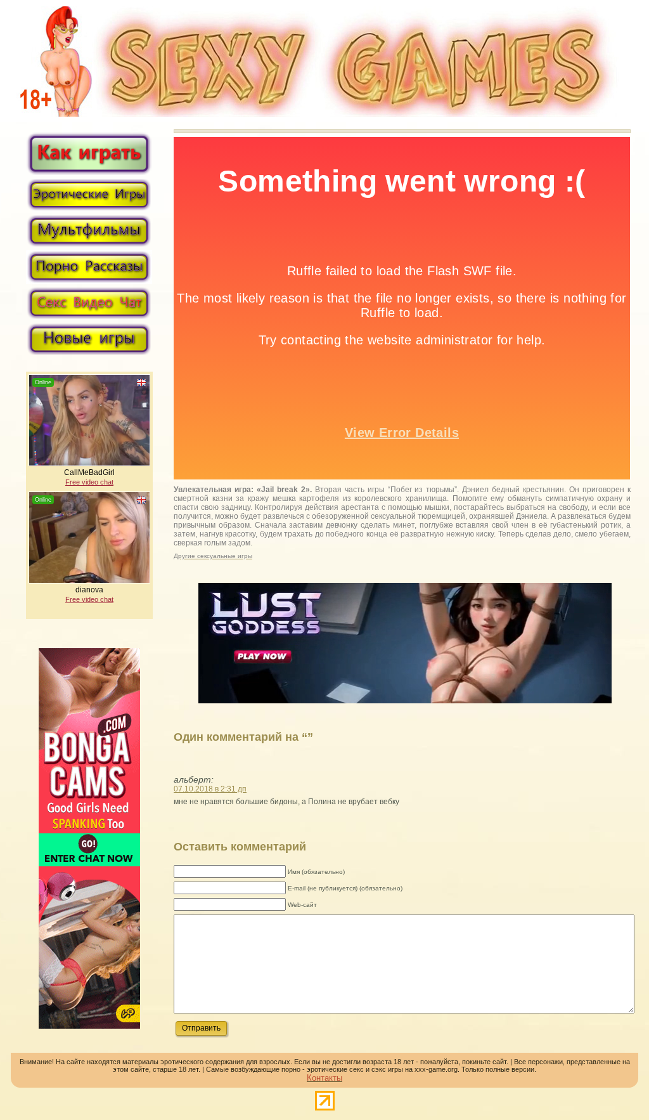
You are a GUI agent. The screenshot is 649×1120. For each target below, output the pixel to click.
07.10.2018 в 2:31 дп (210, 789)
